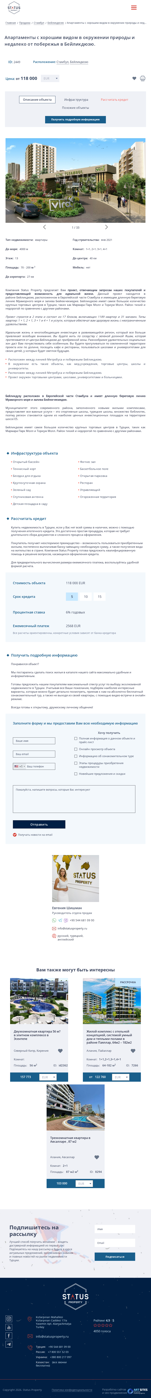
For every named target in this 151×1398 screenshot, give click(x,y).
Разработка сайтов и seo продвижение (114, 1391)
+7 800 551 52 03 (52, 1352)
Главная (11, 22)
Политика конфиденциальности (72, 1390)
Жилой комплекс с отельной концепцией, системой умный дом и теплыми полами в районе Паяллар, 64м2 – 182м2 (109, 1037)
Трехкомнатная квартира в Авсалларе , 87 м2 (70, 1140)
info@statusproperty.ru (72, 928)
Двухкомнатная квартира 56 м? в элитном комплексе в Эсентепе (37, 1035)
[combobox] (19, 766)
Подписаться (115, 1256)
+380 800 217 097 (53, 1357)
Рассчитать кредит (114, 100)
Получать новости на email (35, 834)
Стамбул (39, 22)
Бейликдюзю (56, 22)
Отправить (39, 824)
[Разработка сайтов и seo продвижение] (137, 1391)
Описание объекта (37, 100)
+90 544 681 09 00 (53, 1346)
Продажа (24, 22)
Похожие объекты (75, 108)
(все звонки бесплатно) (51, 1364)
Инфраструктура (76, 100)
